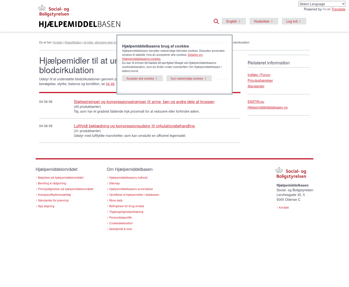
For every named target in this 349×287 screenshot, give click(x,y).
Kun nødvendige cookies (187, 78)
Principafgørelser (260, 80)
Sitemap (114, 183)
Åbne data (116, 200)
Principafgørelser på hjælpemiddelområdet (65, 189)
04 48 (110, 83)
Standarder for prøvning (53, 200)
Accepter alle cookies (140, 78)
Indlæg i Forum (259, 74)
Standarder (256, 86)
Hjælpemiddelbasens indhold (128, 177)
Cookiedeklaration (121, 223)
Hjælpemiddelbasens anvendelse (131, 189)
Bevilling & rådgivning (52, 183)
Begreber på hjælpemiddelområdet (60, 177)
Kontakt (284, 207)
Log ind (291, 21)
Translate (338, 9)
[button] (218, 20)
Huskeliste (261, 21)
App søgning (46, 206)
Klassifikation (73, 42)
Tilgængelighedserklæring (126, 212)
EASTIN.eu (256, 101)
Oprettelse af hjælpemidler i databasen (134, 194)
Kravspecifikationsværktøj (54, 194)
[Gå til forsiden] (116, 24)
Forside (57, 42)
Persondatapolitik (120, 217)
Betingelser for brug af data (126, 206)
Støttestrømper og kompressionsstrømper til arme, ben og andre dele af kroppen (144, 101)
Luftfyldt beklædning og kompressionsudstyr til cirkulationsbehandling (134, 126)
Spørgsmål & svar (120, 229)
